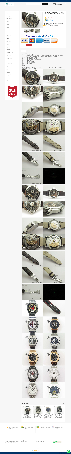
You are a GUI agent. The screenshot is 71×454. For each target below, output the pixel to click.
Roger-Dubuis (9, 78)
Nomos (8, 66)
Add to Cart (29, 44)
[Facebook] (59, 453)
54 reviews (50, 25)
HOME (8, 13)
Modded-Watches (9, 63)
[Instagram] (63, 453)
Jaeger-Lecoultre (9, 49)
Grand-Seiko (9, 41)
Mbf (7, 60)
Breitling (8, 24)
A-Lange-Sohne (9, 16)
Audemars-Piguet (9, 18)
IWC (7, 47)
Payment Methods (24, 441)
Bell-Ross (8, 19)
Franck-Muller (9, 35)
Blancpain (8, 21)
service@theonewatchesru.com (58, 443)
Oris (7, 69)
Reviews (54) (29, 51)
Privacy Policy (23, 440)
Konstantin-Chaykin (10, 52)
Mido (7, 61)
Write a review (55, 25)
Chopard (8, 29)
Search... (45, 4)
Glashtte (8, 38)
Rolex (7, 80)
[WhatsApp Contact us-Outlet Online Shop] (68, 451)
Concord (8, 30)
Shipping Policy (39, 440)
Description (23, 51)
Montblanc (8, 64)
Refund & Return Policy (40, 441)
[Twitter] (61, 453)
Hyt (7, 46)
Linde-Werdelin (9, 55)
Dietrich (8, 32)
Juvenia (8, 50)
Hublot (8, 44)
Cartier (8, 27)
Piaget (8, 75)
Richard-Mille (9, 77)
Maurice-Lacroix (9, 58)
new (7, 15)
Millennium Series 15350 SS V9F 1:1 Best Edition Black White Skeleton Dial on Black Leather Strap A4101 (27, 416)
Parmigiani (8, 72)
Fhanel (8, 33)
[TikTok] (64, 453)
